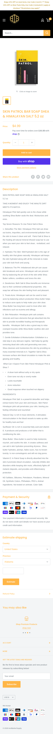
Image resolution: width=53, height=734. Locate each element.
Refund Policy (9, 594)
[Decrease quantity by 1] (15, 142)
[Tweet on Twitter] (43, 177)
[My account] (42, 20)
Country (6, 543)
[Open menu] (4, 20)
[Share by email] (48, 177)
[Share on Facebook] (33, 177)
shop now (26, 628)
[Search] (46, 33)
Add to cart (26, 152)
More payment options (26, 167)
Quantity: (7, 142)
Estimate (11, 582)
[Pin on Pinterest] (38, 177)
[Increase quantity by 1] (32, 142)
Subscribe (11, 684)
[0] (48, 20)
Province (7, 556)
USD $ (6, 697)
